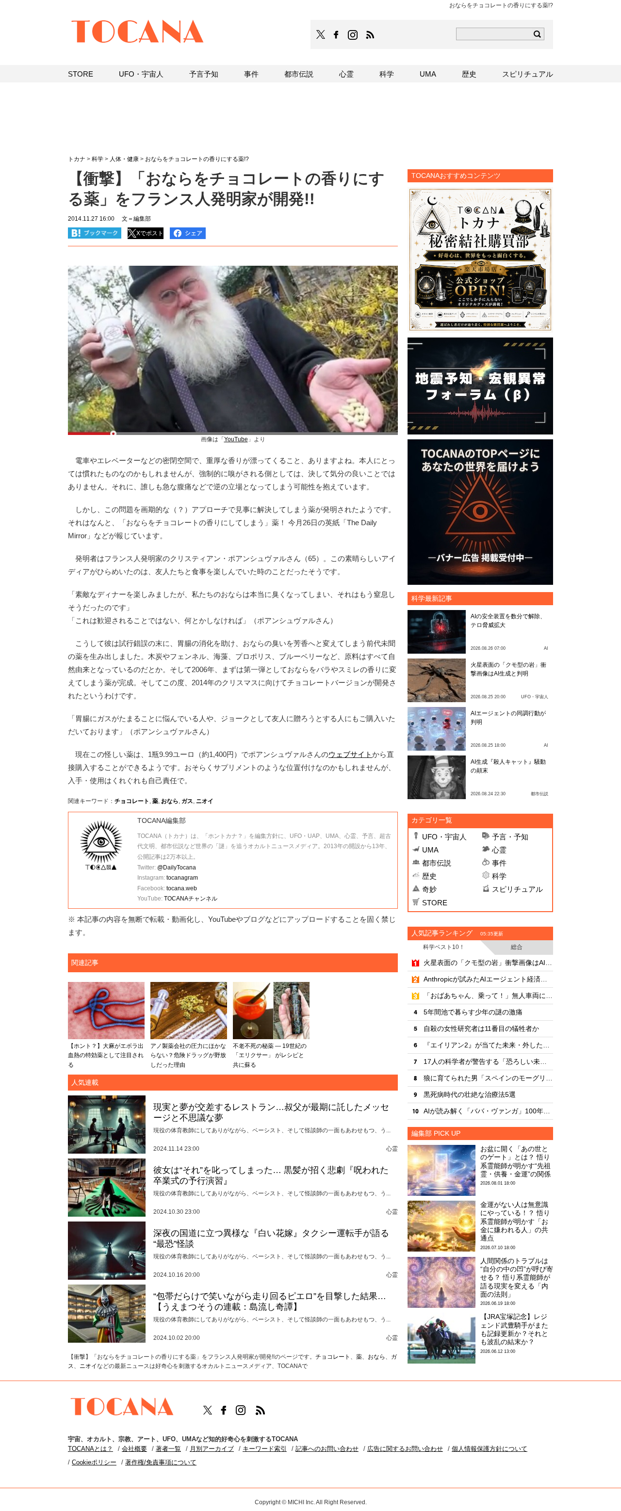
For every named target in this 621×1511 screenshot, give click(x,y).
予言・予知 (510, 837)
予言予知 (203, 74)
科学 (499, 876)
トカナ (76, 159)
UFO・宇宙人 (444, 837)
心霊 (499, 850)
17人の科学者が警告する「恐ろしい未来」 (488, 1061)
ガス (187, 801)
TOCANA (138, 33)
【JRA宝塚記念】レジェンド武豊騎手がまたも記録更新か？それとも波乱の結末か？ (514, 1329)
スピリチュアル (517, 889)
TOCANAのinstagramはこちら (353, 35)
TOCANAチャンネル (190, 898)
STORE (434, 903)
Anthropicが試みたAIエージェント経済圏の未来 (488, 979)
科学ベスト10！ (444, 947)
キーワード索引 (265, 1448)
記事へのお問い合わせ (327, 1448)
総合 (517, 947)
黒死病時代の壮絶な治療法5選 (470, 1094)
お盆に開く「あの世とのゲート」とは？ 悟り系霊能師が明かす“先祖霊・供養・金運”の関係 (515, 1161)
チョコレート (131, 801)
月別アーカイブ (212, 1448)
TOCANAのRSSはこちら (370, 35)
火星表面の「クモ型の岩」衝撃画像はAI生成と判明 (488, 962)
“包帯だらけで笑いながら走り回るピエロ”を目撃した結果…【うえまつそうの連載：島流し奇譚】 (269, 1301)
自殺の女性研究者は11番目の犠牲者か (481, 1028)
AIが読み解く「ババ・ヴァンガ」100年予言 (488, 1111)
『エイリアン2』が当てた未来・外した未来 (488, 1045)
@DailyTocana (176, 867)
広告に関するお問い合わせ (405, 1448)
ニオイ (204, 801)
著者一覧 (168, 1448)
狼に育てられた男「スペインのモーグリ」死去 (488, 1078)
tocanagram (182, 877)
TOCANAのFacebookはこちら (336, 35)
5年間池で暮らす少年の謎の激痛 (473, 1012)
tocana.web (181, 888)
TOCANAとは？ (90, 1448)
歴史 (429, 876)
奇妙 (429, 889)
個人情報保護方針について (489, 1448)
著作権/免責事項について (160, 1462)
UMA (430, 850)
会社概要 (134, 1448)
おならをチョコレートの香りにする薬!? (197, 159)
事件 (499, 863)
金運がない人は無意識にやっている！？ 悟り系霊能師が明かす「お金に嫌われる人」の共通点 (515, 1221)
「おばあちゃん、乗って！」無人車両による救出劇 (488, 995)
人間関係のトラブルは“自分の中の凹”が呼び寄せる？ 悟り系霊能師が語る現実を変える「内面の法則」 (516, 1277)
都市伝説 (436, 863)
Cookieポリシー (94, 1462)
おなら (170, 801)
